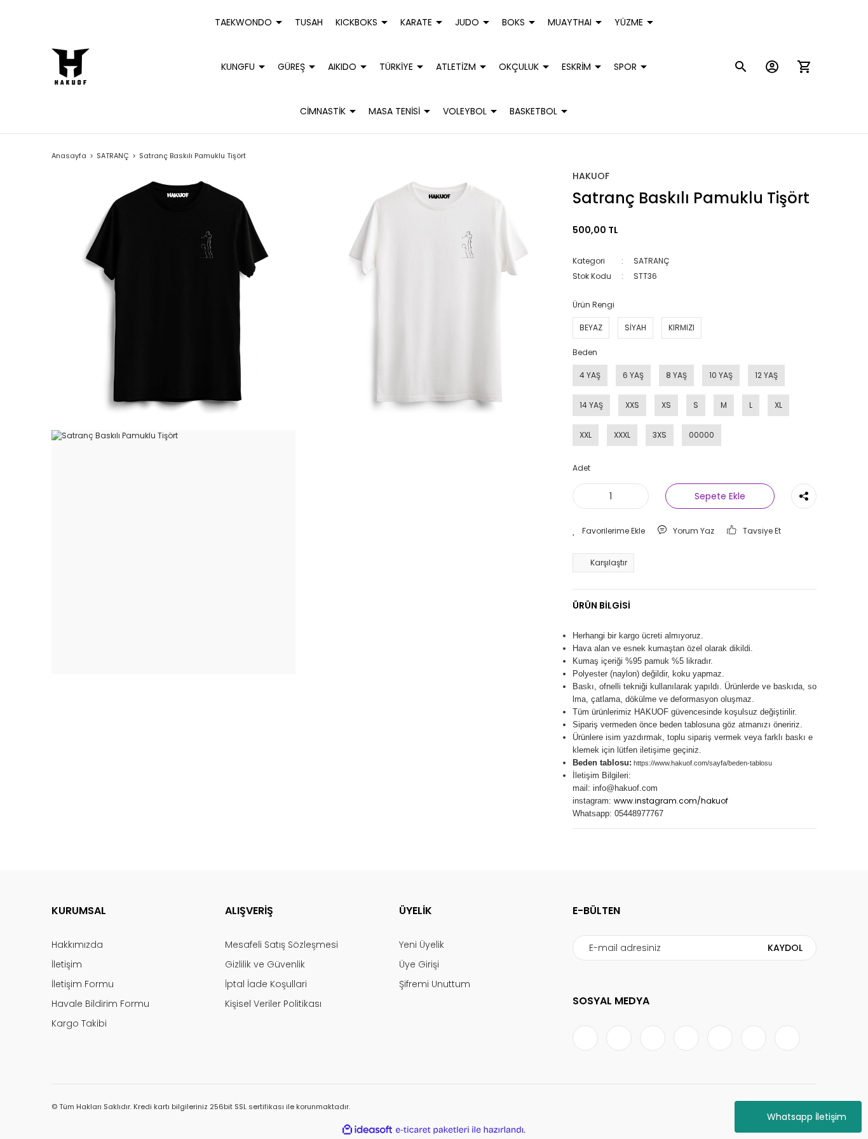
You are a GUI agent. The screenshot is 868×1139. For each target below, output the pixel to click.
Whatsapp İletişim (806, 1116)
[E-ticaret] (432, 1130)
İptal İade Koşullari (266, 984)
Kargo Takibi (79, 1023)
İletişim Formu (82, 984)
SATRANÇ (651, 260)
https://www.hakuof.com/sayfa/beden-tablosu (703, 763)
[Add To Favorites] (609, 531)
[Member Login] (772, 66)
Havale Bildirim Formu (100, 1003)
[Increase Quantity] (636, 496)
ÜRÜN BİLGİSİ (601, 605)
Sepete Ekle (720, 496)
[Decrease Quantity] (584, 496)
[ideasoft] (367, 1130)
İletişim (66, 964)
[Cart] (804, 66)
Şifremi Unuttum (434, 984)
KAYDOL (785, 947)
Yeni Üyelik (421, 944)
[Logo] (70, 67)
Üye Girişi (419, 964)
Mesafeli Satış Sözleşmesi (281, 944)
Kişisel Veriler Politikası (273, 1003)
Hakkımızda (77, 944)
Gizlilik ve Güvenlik (265, 964)
